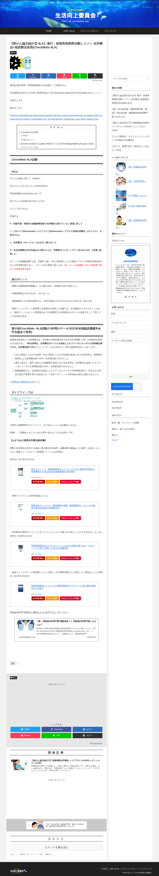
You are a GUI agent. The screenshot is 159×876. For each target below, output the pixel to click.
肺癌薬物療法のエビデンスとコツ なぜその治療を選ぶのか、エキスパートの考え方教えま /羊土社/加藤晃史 (63, 547)
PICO (25, 136)
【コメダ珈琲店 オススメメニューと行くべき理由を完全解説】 (130, 138)
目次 (53, 127)
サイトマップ (145, 869)
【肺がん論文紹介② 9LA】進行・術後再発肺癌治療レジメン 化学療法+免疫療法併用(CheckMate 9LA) (130, 99)
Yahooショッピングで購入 (70, 482)
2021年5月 (117, 408)
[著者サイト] (125, 296)
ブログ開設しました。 (137, 195)
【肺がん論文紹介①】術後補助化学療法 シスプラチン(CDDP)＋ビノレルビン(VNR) (130, 127)
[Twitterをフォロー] (129, 296)
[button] (148, 78)
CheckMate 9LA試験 (29, 132)
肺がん (14, 677)
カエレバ (40, 477)
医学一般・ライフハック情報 (125, 423)
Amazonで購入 (52, 482)
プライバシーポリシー (130, 869)
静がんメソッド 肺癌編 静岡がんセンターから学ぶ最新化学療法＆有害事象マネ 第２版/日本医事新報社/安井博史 (63, 470)
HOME (104, 869)
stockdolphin (130, 261)
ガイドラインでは (30, 147)
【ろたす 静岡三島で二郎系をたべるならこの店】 (130, 148)
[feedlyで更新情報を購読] (132, 296)
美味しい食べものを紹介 (123, 429)
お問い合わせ (114, 869)
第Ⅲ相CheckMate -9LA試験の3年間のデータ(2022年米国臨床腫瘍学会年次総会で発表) (57, 144)
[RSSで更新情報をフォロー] (135, 296)
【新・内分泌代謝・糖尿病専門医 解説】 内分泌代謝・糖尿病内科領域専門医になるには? (130, 113)
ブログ (114, 440)
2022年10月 (117, 402)
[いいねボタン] (13, 663)
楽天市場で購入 (38, 482)
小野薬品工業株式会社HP (22, 382)
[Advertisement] (56, 702)
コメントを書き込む (56, 847)
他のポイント (28, 140)
